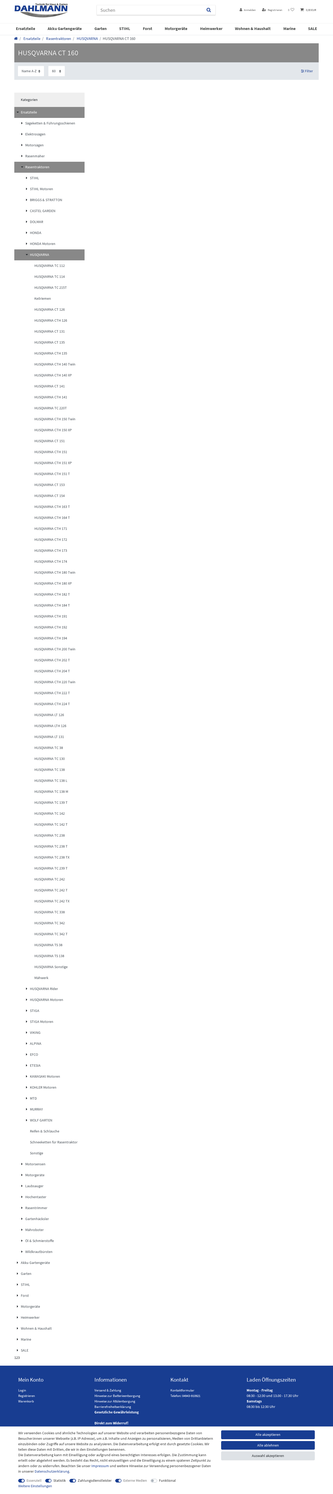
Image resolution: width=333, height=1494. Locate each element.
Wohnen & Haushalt (253, 28)
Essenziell (34, 1480)
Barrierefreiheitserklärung (112, 1407)
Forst (147, 28)
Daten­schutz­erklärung (52, 1471)
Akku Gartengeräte (65, 28)
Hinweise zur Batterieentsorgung (117, 1396)
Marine (289, 28)
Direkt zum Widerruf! (111, 1423)
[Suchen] (208, 10)
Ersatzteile (25, 28)
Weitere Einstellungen (35, 1486)
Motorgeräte (176, 28)
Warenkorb (26, 1401)
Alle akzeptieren (267, 1434)
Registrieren (26, 1396)
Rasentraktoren (58, 38)
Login (22, 1390)
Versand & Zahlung (107, 1390)
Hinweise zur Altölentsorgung (114, 1401)
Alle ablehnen (268, 1445)
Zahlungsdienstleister (95, 1480)
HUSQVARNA (87, 38)
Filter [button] (309, 71)
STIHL (124, 28)
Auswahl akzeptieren (268, 1455)
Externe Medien (135, 1480)
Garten (100, 28)
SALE (312, 28)
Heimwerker (211, 28)
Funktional (167, 1480)
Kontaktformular (182, 1390)
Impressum (100, 1465)
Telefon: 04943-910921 (185, 1396)
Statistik (59, 1480)
